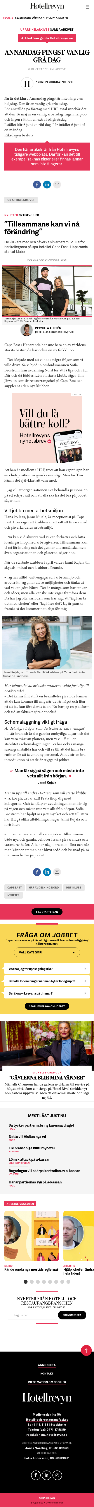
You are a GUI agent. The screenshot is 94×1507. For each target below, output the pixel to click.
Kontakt (47, 1373)
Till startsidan (47, 911)
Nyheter (13, 895)
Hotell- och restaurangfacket (47, 1420)
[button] (26, 1282)
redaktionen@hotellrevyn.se (47, 1435)
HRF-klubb (74, 887)
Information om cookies (47, 1382)
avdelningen (58, 804)
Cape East (14, 887)
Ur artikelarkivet (21, 200)
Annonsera (47, 1365)
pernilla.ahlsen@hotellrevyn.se (54, 332)
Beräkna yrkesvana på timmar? (31, 993)
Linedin (46, 1475)
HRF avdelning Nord (44, 887)
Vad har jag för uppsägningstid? (31, 969)
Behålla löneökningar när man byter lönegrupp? (42, 981)
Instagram (57, 1475)
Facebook (36, 1475)
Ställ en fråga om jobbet (47, 1006)
